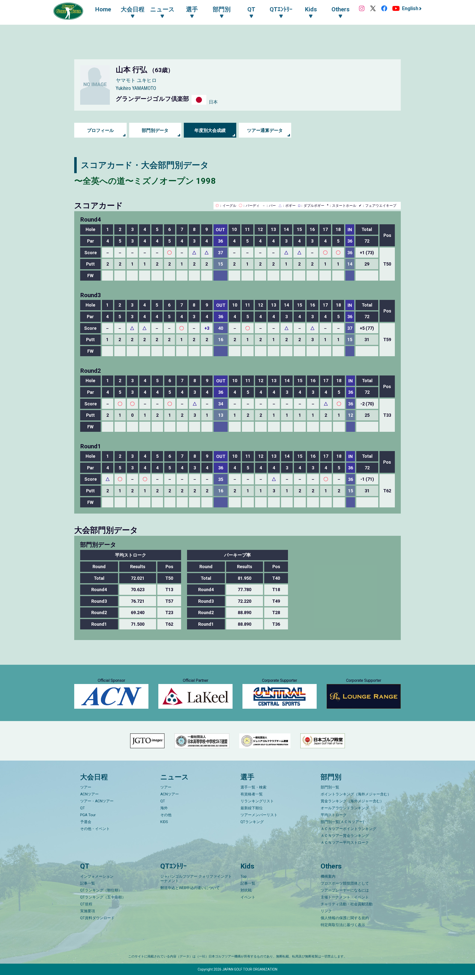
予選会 (85, 822)
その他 (165, 815)
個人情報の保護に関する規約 (345, 918)
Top (243, 876)
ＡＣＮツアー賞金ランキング (345, 835)
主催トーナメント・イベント (345, 897)
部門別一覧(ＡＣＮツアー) (342, 822)
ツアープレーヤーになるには (345, 890)
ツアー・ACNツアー (97, 801)
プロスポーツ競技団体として (345, 883)
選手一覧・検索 (253, 787)
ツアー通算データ (265, 130)
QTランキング (252, 822)
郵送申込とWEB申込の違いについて (190, 888)
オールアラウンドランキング (345, 808)
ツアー (85, 787)
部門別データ (155, 130)
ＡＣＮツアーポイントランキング (348, 829)
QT (82, 808)
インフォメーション (97, 876)
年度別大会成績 (210, 130)
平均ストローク (334, 815)
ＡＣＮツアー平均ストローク (345, 842)
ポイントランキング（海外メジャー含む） (356, 794)
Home (103, 9)
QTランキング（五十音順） (103, 897)
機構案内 (328, 876)
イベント (247, 897)
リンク (326, 911)
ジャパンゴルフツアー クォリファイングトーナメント (196, 878)
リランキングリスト (257, 801)
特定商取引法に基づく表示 (343, 925)
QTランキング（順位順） (101, 890)
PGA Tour (88, 815)
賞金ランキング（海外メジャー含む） (352, 801)
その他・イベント (95, 829)
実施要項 (87, 911)
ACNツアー (89, 794)
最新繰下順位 (251, 808)
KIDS (164, 822)
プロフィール (100, 130)
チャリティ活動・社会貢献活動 (347, 904)
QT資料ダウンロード (97, 918)
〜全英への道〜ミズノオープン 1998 (145, 181)
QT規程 (86, 904)
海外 (164, 808)
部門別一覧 (330, 787)
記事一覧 (87, 883)
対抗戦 (246, 890)
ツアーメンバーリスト (259, 815)
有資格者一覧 (251, 794)
